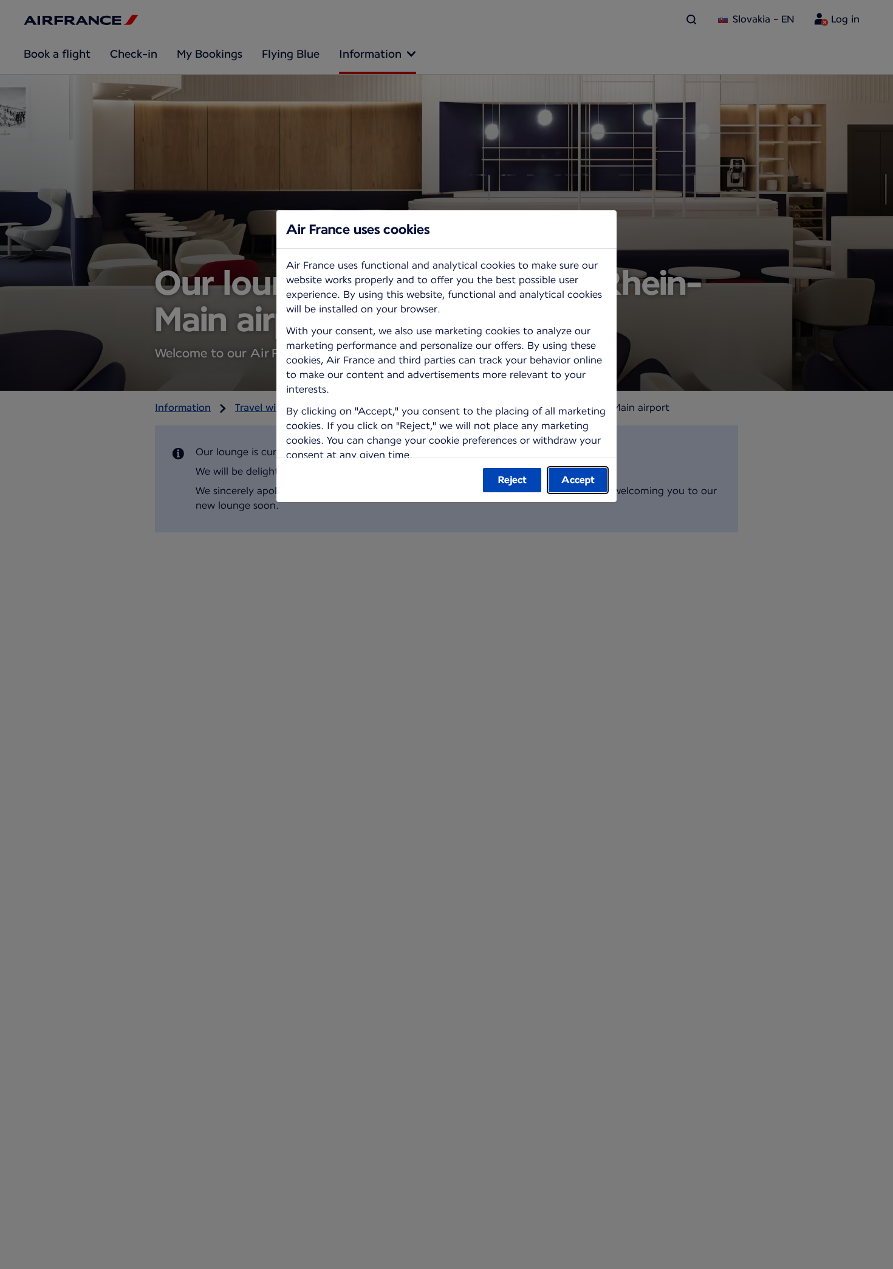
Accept (578, 480)
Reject (512, 480)
